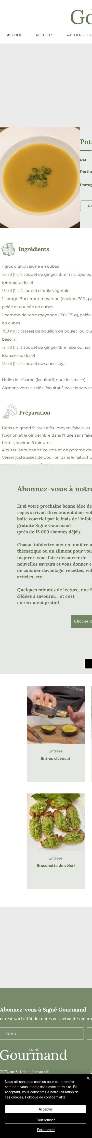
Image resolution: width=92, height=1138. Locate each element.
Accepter (46, 1109)
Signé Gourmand (53, 525)
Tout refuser (45, 1119)
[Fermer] (85, 1081)
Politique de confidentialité (45, 1097)
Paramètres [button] (46, 1129)
